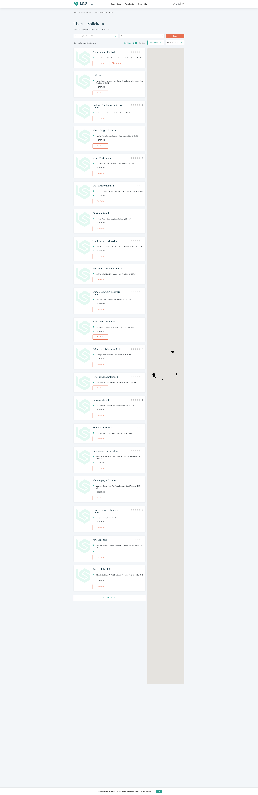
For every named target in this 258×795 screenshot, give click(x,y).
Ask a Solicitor (129, 4)
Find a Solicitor (116, 4)
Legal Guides (142, 4)
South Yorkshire (100, 12)
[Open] (116, 36)
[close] (182, 4)
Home (76, 12)
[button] (176, 374)
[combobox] (96, 36)
